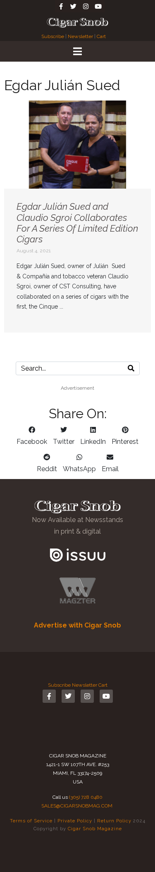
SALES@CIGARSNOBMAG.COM (76, 806)
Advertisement (77, 388)
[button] (32, 436)
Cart (101, 36)
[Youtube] (98, 6)
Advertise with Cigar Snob (77, 625)
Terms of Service (31, 821)
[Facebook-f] (61, 6)
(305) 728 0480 (86, 797)
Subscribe (53, 36)
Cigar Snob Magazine (95, 828)
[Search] (131, 368)
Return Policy (114, 821)
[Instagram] (86, 6)
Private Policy (74, 821)
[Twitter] (73, 6)
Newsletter (80, 36)
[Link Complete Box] (77, 217)
